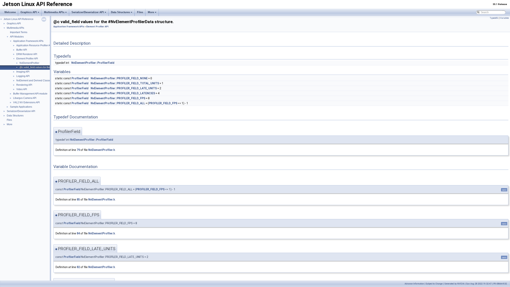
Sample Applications (21, 106)
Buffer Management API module (30, 93)
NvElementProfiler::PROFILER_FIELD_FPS (118, 98)
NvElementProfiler (29, 63)
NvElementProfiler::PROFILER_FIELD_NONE (119, 78)
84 (78, 233)
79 (78, 149)
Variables (504, 18)
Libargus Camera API (24, 98)
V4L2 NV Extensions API (26, 102)
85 (78, 199)
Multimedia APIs (54, 12)
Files (140, 12)
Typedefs (494, 18)
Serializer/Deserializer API (88, 12)
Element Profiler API (27, 58)
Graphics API (29, 12)
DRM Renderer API (26, 54)
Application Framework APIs (28, 41)
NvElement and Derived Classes (34, 80)
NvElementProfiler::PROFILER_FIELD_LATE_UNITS (124, 88)
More (151, 12)
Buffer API (21, 49)
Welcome (10, 12)
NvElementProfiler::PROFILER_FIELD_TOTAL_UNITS (125, 83)
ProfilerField (80, 78)
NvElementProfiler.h (101, 149)
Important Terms (18, 32)
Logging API (22, 76)
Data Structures (120, 12)
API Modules (17, 36)
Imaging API (22, 71)
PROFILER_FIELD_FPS (163, 103)
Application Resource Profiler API (34, 45)
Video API (21, 89)
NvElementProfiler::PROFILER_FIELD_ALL (118, 103)
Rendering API (24, 85)
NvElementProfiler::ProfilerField (92, 62)
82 (78, 267)
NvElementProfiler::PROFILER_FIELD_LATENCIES (123, 93)
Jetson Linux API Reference (18, 19)
